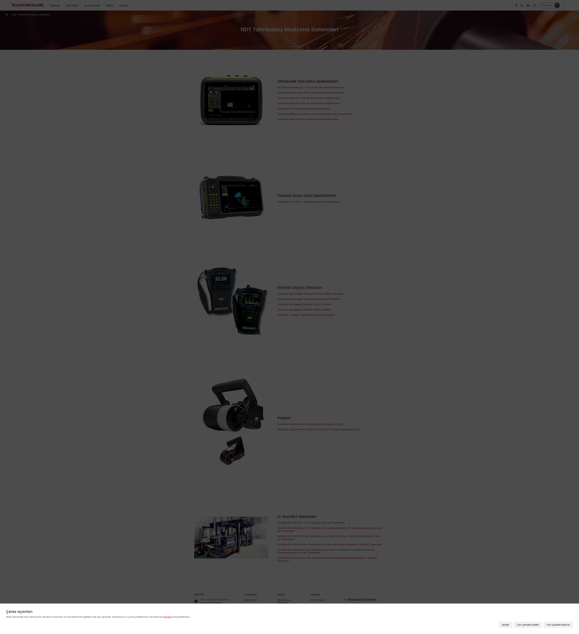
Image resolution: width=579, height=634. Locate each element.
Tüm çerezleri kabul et (558, 624)
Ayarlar (505, 624)
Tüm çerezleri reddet (528, 624)
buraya (167, 617)
